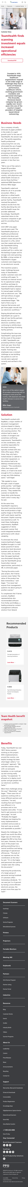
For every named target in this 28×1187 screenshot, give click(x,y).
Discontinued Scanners (9, 1115)
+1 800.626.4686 (9, 1130)
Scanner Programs (8, 1036)
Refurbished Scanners (9, 926)
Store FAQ (6, 1119)
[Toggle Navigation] (2, 2)
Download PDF (12, 60)
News (4, 1062)
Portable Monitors (9, 949)
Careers (5, 1053)
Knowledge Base (8, 1106)
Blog (4, 1009)
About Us (6, 1042)
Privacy (23, 1178)
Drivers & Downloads (9, 1092)
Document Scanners (10, 902)
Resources (9, 6)
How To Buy (6, 1134)
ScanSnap (6, 908)
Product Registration (9, 1101)
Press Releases (7, 1058)
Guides (5, 1023)
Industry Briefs (7, 1027)
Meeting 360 (7, 957)
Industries (6, 995)
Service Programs (8, 922)
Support (6, 1082)
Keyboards (7, 966)
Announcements (8, 1067)
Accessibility (5, 1178)
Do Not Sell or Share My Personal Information (13, 1181)
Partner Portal (7, 989)
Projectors (6, 941)
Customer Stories (19, 6)
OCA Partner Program (9, 980)
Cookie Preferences (7, 1179)
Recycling (5, 1071)
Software (5, 917)
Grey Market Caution (9, 1124)
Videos (5, 1032)
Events (5, 1018)
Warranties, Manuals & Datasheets (13, 1088)
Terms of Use (15, 1178)
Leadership (6, 1048)
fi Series (5, 913)
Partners (6, 974)
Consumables (7, 1097)
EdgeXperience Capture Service (12, 1110)
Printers (6, 933)
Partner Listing (7, 984)
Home (2, 6)
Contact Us (6, 1076)
